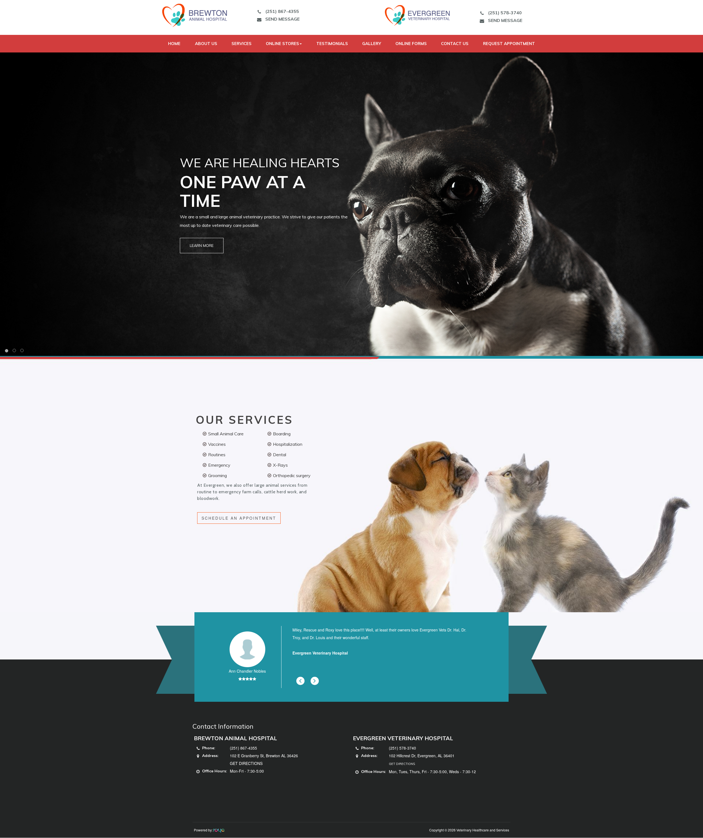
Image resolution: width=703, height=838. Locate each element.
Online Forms (411, 43)
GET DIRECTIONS (246, 763)
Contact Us (454, 43)
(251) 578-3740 (505, 12)
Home (174, 43)
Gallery (371, 43)
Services (241, 43)
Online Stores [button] (282, 43)
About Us (206, 43)
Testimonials (332, 43)
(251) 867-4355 (282, 11)
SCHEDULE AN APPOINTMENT (239, 518)
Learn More (202, 245)
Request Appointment (509, 43)
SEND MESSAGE (282, 19)
